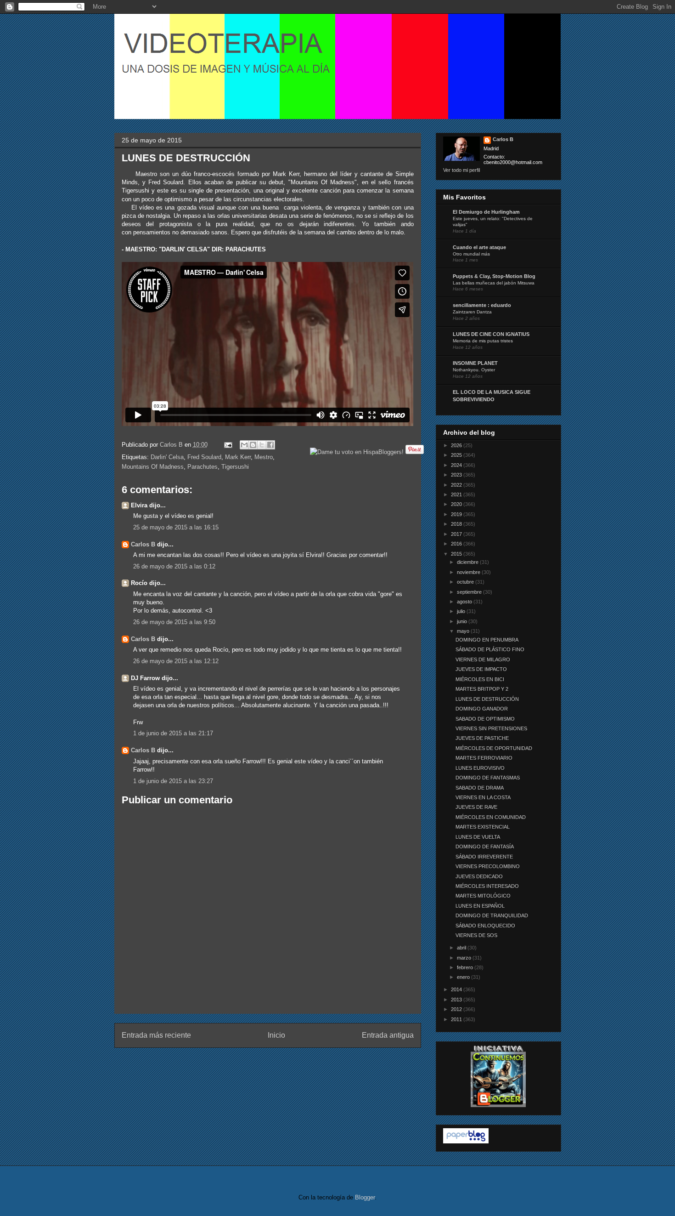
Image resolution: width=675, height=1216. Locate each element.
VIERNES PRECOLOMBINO (488, 866)
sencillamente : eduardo (482, 305)
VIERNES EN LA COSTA (483, 797)
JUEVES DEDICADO (479, 876)
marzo (464, 957)
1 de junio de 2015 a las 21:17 (173, 733)
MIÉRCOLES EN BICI (480, 679)
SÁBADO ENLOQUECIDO (485, 925)
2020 (457, 504)
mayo (464, 631)
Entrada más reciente (156, 1035)
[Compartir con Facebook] (270, 444)
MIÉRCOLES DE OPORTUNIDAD (494, 748)
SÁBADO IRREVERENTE (484, 856)
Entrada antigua (388, 1035)
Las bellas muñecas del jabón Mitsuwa (493, 282)
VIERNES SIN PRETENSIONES (491, 728)
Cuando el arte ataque (479, 247)
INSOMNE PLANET (475, 363)
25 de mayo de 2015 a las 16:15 (176, 527)
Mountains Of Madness (153, 466)
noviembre (469, 572)
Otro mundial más (471, 253)
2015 (457, 554)
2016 (457, 543)
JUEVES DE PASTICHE (482, 738)
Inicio (276, 1035)
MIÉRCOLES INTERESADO (487, 886)
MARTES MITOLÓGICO (483, 895)
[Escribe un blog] (253, 444)
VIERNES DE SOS (476, 935)
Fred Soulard (204, 457)
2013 (457, 999)
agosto (465, 601)
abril (462, 947)
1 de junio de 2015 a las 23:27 (173, 781)
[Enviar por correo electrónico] (244, 444)
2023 (457, 474)
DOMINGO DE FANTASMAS (488, 777)
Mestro (263, 457)
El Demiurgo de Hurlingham (486, 212)
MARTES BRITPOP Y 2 (482, 689)
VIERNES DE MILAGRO (483, 659)
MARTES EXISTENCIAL (483, 827)
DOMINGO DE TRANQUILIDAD (492, 915)
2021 (457, 494)
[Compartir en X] (261, 444)
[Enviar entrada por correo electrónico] (228, 444)
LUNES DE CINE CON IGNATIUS (491, 334)
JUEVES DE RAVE (476, 807)
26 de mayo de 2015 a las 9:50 (174, 622)
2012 (457, 1009)
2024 (457, 465)
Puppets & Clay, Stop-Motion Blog (494, 276)
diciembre (468, 562)
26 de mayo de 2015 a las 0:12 (174, 566)
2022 (457, 485)
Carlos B (172, 444)
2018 (457, 524)
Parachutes (202, 466)
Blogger (365, 1197)
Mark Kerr (238, 457)
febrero (465, 967)
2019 (457, 514)
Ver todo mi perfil (461, 170)
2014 (457, 989)
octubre (466, 582)
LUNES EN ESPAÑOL (480, 906)
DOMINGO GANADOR (482, 708)
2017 (457, 534)
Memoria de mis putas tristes (483, 340)
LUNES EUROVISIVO (480, 768)
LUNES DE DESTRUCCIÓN (487, 699)
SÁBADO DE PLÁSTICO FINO (490, 649)
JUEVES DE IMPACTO (481, 669)
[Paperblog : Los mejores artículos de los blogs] (466, 1141)
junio (462, 621)
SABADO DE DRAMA (480, 787)
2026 (457, 445)
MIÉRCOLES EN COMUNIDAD (491, 817)
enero (464, 977)
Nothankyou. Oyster (474, 369)
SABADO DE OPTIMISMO (485, 719)
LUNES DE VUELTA (478, 837)
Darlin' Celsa (167, 457)
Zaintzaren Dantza (472, 311)
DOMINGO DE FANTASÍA (485, 846)
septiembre (470, 592)
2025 (457, 455)
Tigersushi (235, 466)
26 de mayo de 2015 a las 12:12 (176, 661)
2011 (457, 1019)
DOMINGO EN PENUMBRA (487, 639)
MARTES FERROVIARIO (484, 758)
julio (462, 611)
